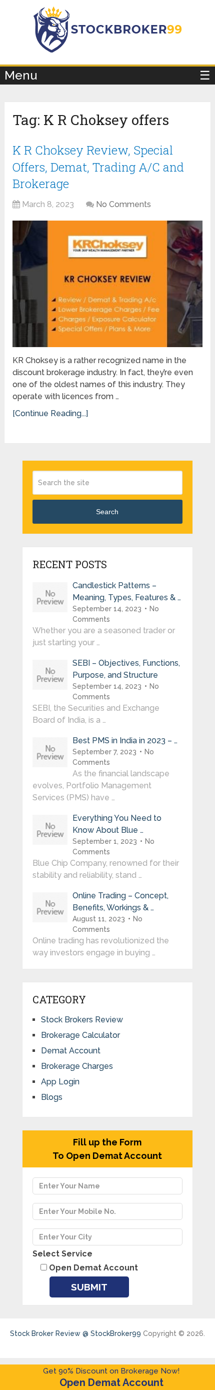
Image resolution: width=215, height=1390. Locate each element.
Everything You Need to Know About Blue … (117, 824)
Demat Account (70, 1050)
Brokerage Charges (77, 1066)
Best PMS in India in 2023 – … (125, 740)
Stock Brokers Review (82, 1019)
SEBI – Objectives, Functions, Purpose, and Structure (126, 669)
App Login (60, 1081)
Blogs (51, 1097)
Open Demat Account (112, 1382)
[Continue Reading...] (50, 413)
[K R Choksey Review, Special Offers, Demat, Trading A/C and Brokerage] (107, 284)
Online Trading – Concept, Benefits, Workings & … (120, 901)
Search (107, 512)
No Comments (123, 204)
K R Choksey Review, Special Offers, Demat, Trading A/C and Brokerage (98, 167)
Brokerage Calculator (80, 1035)
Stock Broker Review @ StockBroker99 (75, 1333)
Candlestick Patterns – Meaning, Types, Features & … (126, 591)
